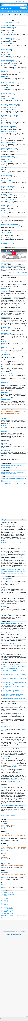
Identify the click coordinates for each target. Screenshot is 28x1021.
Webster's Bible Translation (9, 148)
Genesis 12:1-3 (6, 726)
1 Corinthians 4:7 (6, 399)
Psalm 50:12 (8, 531)
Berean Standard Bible (7, 44)
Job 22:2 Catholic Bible (7, 913)
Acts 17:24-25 (5, 295)
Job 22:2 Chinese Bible (7, 910)
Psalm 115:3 (20, 715)
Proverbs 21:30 (5, 327)
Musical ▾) (13, 247)
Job (4, 587)
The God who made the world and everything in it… (12, 546)
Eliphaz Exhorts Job (6, 263)
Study (14, 22)
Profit (11, 465)
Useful (3, 467)
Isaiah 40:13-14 (5, 317)
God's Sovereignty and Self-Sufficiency (12, 623)
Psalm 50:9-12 (5, 382)
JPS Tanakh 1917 (6, 232)
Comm (18, 22)
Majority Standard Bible (7, 156)
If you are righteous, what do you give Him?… (11, 542)
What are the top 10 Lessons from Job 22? (14, 698)
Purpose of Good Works (8, 653)
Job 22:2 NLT (4, 900)
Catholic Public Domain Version (10, 200)
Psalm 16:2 (4, 341)
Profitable (15, 465)
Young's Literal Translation (8, 180)
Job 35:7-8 (4, 280)
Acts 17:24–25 (16, 531)
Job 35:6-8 (4, 418)
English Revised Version (8, 120)
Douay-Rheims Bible (7, 194)
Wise (15, 467)
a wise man (22, 266)
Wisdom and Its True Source (9, 643)
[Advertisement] (15, 509)
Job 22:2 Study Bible (6, 907)
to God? (11, 266)
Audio (6, 22)
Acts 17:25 (4, 359)
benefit (3, 267)
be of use (6, 266)
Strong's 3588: (5, 858)
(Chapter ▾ (7, 25)
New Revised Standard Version (9, 210)
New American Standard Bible (9, 65)
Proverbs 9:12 (5, 366)
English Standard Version (8, 38)
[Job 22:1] (1, 455)
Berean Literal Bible (6, 49)
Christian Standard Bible (8, 98)
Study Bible (5, 520)
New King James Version (8, 60)
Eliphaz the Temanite (8, 578)
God (4, 597)
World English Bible (6, 161)
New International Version (8, 27)
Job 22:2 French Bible (7, 912)
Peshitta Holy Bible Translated (9, 224)
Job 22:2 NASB (5, 903)
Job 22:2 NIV (4, 898)
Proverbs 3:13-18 (6, 458)
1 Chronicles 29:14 (6, 374)
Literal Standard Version (8, 169)
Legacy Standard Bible (7, 82)
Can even (16, 266)
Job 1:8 (16, 766)
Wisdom (12, 467)
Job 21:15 (4, 443)
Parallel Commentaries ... (8, 815)
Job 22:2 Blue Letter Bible (8, 892)
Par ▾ (11, 25)
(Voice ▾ (9, 247)
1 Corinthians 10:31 (6, 354)
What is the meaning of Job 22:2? (11, 664)
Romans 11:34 (5, 756)
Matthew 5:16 (5, 392)
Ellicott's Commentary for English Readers (12, 805)
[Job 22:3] (26, 455)
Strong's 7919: (5, 867)
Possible (7, 465)
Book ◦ (20, 520)
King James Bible (6, 54)
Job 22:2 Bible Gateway (7, 894)
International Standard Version (9, 131)
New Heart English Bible (8, 142)
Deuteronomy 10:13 (6, 450)
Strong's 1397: (5, 827)
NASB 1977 (4, 76)
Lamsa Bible (4, 219)
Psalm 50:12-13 (5, 288)
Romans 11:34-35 (6, 310)
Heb (22, 22)
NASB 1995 (4, 71)
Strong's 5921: (5, 887)
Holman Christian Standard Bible (10, 104)
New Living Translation (7, 33)
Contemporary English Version (9, 115)
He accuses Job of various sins (10, 481)
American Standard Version (9, 109)
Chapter (24, 520)
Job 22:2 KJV (4, 904)
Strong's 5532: (5, 838)
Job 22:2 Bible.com (6, 896)
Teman (4, 606)
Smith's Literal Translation (8, 186)
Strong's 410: (4, 848)
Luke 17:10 (4, 347)
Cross (10, 22)
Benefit (3, 465)
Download (24, 272)
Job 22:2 (3, 787)
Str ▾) (13, 25)
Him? (6, 267)
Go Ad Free (2, 1018)
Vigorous (7, 467)
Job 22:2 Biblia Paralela (7, 908)
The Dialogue (6, 614)
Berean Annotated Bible (8, 93)
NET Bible (4, 137)
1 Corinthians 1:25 (15, 778)
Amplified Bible (5, 87)
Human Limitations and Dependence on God (13, 633)
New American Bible (7, 205)
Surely (20, 465)
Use (23, 465)
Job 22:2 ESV (4, 901)
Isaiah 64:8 (20, 742)
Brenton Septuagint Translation (10, 238)
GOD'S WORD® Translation (8, 126)
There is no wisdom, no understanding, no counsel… (12, 573)
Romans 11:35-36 (6, 333)
